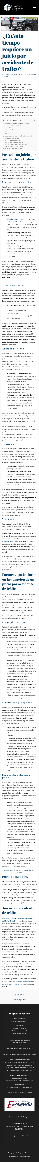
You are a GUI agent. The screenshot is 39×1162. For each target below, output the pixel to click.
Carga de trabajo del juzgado (16, 142)
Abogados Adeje (19, 1019)
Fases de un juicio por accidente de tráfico (17, 124)
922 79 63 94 (29, 1068)
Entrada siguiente (20, 1000)
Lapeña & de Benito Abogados (20, 1040)
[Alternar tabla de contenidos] (32, 120)
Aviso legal (19, 1025)
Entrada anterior (19, 994)
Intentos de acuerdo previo (15, 146)
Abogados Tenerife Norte (19, 1021)
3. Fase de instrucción (14, 129)
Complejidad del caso (14, 140)
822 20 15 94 (7, 1055)
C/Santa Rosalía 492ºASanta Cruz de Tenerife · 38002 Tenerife (19, 1045)
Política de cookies (19, 1028)
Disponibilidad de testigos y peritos (17, 144)
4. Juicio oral (11, 132)
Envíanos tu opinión (19, 1033)
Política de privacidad (19, 1031)
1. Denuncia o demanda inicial (16, 125)
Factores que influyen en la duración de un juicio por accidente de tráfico (19, 137)
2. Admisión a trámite (14, 127)
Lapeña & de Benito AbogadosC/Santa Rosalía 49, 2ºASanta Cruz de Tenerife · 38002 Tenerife (19, 1078)
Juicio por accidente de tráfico (13, 148)
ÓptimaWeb (25, 1157)
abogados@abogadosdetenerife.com (24, 1055)
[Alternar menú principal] (34, 7)
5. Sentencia (11, 134)
